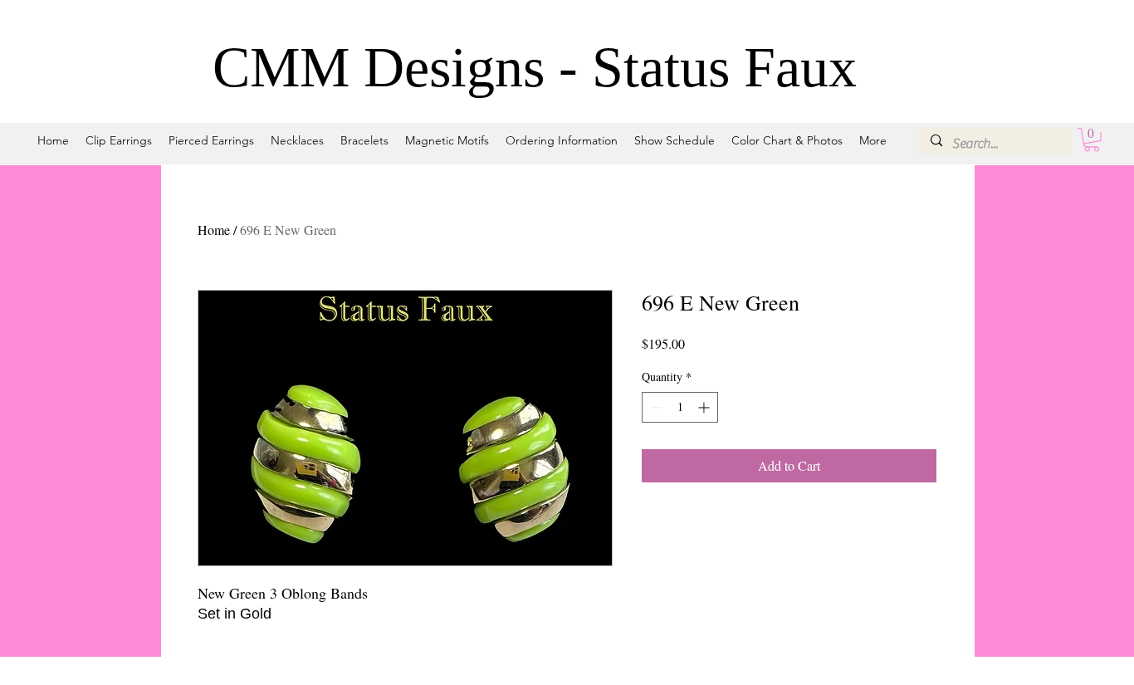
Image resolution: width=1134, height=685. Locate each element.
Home (214, 229)
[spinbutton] (680, 407)
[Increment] (705, 407)
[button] (1092, 140)
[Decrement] (654, 407)
